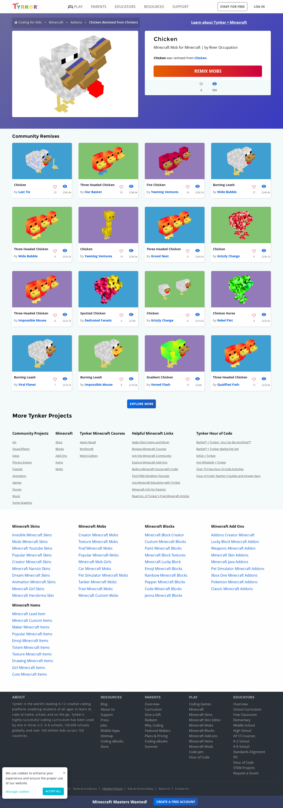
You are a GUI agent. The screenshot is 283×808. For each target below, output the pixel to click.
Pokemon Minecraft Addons (234, 581)
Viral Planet (27, 384)
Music (16, 496)
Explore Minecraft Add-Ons (149, 462)
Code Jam (196, 752)
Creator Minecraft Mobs (98, 535)
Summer (151, 746)
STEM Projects (244, 767)
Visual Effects (21, 449)
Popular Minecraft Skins (32, 555)
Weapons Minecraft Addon (233, 548)
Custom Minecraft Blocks (165, 541)
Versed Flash (160, 384)
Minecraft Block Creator (164, 535)
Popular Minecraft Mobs (98, 555)
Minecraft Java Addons (229, 561)
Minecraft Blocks (201, 730)
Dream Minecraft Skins (31, 575)
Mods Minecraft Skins (30, 541)
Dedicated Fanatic (98, 320)
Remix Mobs (207, 71)
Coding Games (200, 704)
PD (235, 757)
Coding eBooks (112, 741)
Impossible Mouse (32, 320)
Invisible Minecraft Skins (32, 535)
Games (16, 482)
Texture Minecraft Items (32, 654)
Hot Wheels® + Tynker (211, 462)
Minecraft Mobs (201, 725)
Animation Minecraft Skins (34, 581)
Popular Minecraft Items (32, 634)
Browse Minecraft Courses (149, 449)
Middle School (244, 725)
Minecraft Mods (201, 746)
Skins (58, 442)
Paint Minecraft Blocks (163, 548)
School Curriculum (247, 709)
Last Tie (24, 192)
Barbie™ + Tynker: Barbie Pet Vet (217, 449)
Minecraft (56, 22)
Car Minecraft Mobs (94, 568)
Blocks (59, 449)
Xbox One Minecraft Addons (234, 575)
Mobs (59, 469)
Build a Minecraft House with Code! (155, 469)
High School (242, 730)
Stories (16, 489)
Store (105, 746)
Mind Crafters (89, 456)
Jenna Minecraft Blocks (163, 595)
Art (14, 442)
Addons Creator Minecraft (232, 535)
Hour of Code (199, 757)
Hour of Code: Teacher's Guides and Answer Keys (228, 476)
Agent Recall (88, 442)
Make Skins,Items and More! (150, 442)
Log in (259, 6)
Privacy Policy (112, 788)
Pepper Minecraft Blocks (165, 581)
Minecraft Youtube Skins (32, 548)
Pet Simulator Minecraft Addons (237, 568)
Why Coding (154, 725)
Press (105, 720)
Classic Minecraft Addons (232, 588)
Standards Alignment (249, 752)
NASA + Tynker (206, 456)
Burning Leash (224, 185)
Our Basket (93, 192)
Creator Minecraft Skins (31, 561)
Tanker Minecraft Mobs (97, 581)
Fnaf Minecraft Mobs (95, 548)
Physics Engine (22, 462)
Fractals (17, 469)
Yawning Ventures (164, 192)
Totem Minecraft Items (31, 647)
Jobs (104, 725)
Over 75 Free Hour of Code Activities (220, 469)
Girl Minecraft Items (28, 667)
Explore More (141, 404)
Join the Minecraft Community (152, 456)
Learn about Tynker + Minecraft (219, 22)
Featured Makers (157, 730)
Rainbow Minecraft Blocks (166, 575)
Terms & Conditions (85, 788)
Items (59, 462)
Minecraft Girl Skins (28, 588)
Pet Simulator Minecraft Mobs (103, 575)
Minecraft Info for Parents (149, 489)
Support (107, 714)
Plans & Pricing (156, 736)
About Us (108, 709)
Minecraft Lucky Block (163, 561)
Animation (19, 476)
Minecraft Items (201, 741)
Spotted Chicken (92, 313)
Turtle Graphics (22, 503)
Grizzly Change (228, 256)
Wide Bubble (227, 192)
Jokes (15, 456)
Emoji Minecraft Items (30, 640)
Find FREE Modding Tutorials (150, 476)
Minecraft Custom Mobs (98, 595)
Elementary (241, 720)
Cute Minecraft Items (29, 674)
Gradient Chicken (160, 377)
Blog (104, 704)
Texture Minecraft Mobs (98, 541)
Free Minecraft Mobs (95, 588)
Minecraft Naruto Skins (31, 568)
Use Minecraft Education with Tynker (156, 482)
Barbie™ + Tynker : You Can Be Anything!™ (223, 442)
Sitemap (107, 736)
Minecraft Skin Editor (205, 720)
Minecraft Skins (200, 714)
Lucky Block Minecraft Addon (235, 541)
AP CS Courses (244, 736)
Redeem (151, 720)
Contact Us (182, 788)
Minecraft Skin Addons (230, 555)
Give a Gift (153, 714)
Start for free (232, 6)
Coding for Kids (30, 22)
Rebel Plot (225, 320)
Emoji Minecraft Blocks (163, 568)
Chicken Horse (224, 313)
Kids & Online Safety (140, 788)
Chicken (200, 58)
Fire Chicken (156, 185)
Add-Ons (61, 456)
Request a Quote (245, 773)
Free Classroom (245, 714)
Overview (152, 704)
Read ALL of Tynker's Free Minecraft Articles (160, 496)
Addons (76, 22)
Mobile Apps (110, 730)
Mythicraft (87, 449)
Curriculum (153, 709)
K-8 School (241, 746)
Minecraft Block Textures (165, 555)
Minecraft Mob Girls (94, 561)
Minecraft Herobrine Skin (33, 595)
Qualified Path (228, 384)
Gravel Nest (160, 256)
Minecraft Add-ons (203, 736)
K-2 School (241, 741)
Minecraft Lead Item (28, 613)
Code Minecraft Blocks (163, 588)
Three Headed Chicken (97, 185)
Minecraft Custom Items (32, 620)
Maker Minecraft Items (31, 627)
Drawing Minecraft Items (32, 660)
